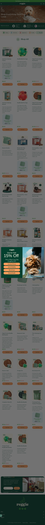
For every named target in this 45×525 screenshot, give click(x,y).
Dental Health (11, 273)
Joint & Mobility (12, 267)
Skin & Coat (12, 270)
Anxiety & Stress (12, 264)
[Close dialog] (42, 249)
